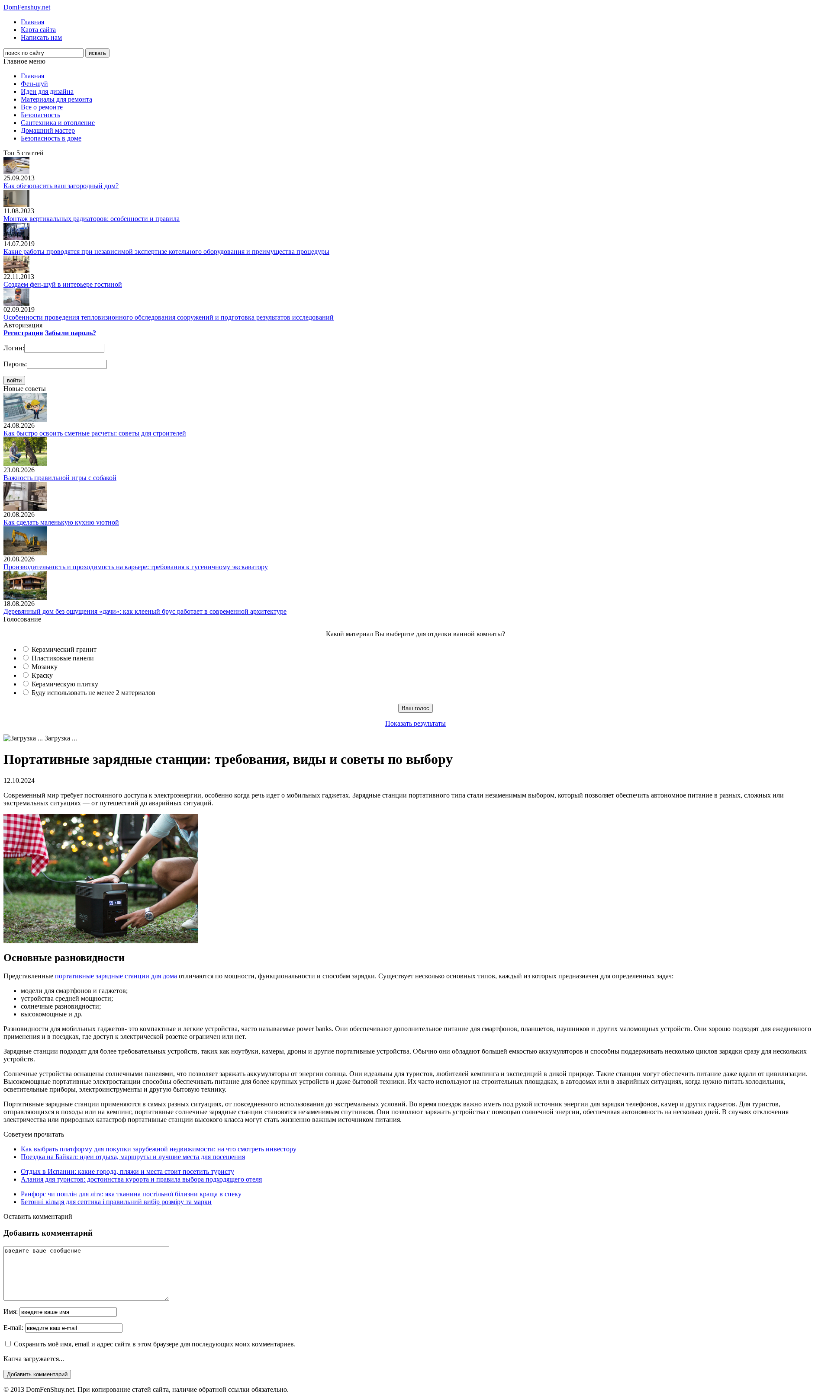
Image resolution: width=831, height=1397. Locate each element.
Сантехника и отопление (58, 122)
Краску (42, 675)
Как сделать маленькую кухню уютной (61, 522)
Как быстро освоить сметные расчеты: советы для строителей (94, 433)
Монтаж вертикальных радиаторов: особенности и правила (91, 218)
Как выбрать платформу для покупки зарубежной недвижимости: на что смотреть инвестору (158, 1149)
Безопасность (40, 115)
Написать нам (41, 37)
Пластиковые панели (63, 658)
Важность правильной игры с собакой (59, 477)
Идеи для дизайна (47, 91)
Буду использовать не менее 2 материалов (93, 692)
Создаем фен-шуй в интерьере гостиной (62, 284)
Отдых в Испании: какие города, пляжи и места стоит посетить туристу (127, 1171)
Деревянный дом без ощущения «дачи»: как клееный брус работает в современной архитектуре (145, 611)
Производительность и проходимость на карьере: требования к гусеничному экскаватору (135, 566)
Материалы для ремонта (56, 99)
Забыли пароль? (70, 332)
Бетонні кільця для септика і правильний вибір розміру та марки (116, 1201)
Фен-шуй (34, 83)
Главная (32, 22)
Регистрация (23, 332)
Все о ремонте (42, 107)
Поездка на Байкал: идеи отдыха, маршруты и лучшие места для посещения (133, 1156)
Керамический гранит (64, 649)
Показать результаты (415, 723)
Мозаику (45, 666)
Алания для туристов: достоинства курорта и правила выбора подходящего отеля (141, 1179)
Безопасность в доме (51, 138)
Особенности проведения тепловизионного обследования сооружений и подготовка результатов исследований (168, 317)
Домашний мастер (48, 130)
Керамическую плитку (65, 684)
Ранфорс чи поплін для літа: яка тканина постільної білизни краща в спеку (131, 1194)
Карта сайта (38, 29)
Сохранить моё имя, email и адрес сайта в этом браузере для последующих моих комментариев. (155, 1344)
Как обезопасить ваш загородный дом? (61, 185)
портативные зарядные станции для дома (116, 976)
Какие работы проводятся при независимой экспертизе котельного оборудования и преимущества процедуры (166, 251)
